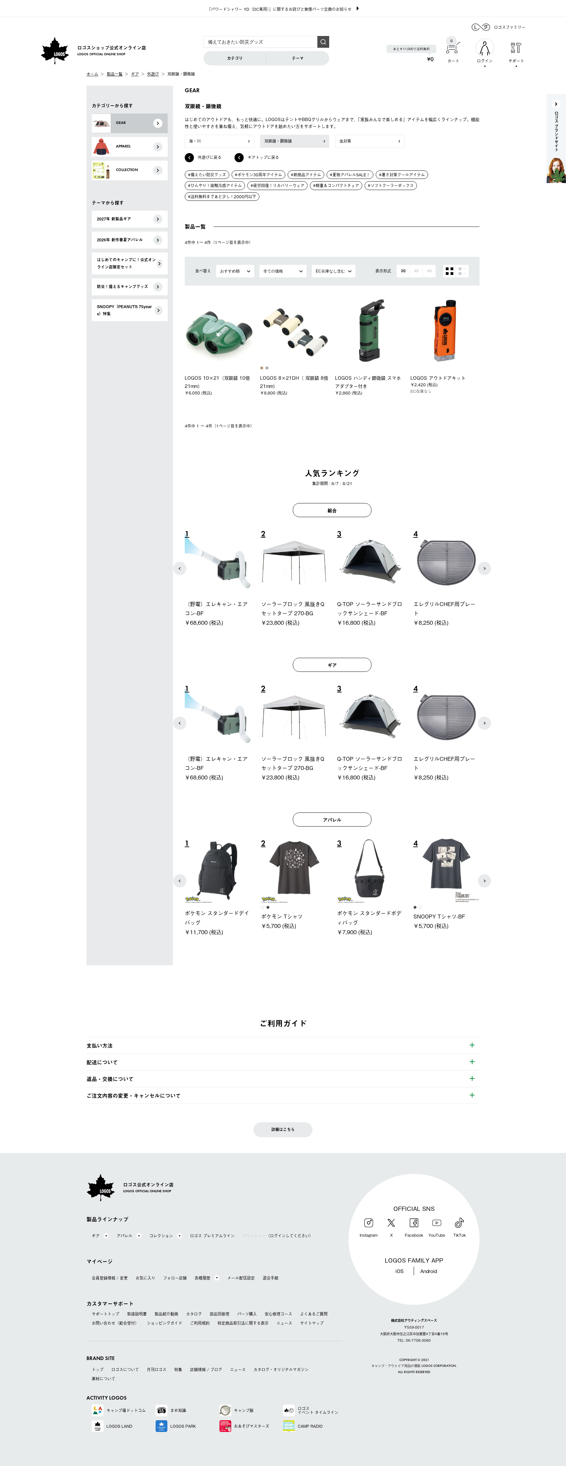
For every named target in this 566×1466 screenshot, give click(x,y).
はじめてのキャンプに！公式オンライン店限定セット (126, 263)
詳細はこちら (283, 1129)
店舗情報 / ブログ (206, 1369)
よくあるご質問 (314, 1314)
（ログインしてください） (277, 1236)
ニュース (284, 1323)
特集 (178, 1369)
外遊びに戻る (209, 157)
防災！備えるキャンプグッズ (122, 286)
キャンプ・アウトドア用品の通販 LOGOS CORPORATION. (414, 1366)
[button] (179, 568)
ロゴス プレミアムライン (212, 1236)
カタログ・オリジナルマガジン (281, 1369)
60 (429, 271)
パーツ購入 (247, 1314)
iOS (399, 1270)
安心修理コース (278, 1314)
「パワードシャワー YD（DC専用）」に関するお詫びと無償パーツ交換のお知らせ (279, 9)
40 (416, 271)
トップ (98, 1369)
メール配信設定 (241, 1278)
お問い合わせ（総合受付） (115, 1323)
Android (428, 1270)
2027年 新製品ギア (114, 219)
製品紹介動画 (166, 1314)
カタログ (194, 1314)
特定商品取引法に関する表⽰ (243, 1323)
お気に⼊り (145, 1278)
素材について (103, 1379)
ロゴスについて (125, 1369)
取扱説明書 (137, 1314)
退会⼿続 (270, 1278)
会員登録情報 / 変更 (110, 1278)
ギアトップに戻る (263, 157)
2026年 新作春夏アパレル (120, 240)
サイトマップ (312, 1323)
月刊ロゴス (156, 1369)
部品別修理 (219, 1314)
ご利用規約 (200, 1323)
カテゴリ (235, 58)
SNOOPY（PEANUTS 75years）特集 (124, 310)
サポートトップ (105, 1314)
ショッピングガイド (164, 1323)
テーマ (298, 58)
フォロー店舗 (175, 1278)
